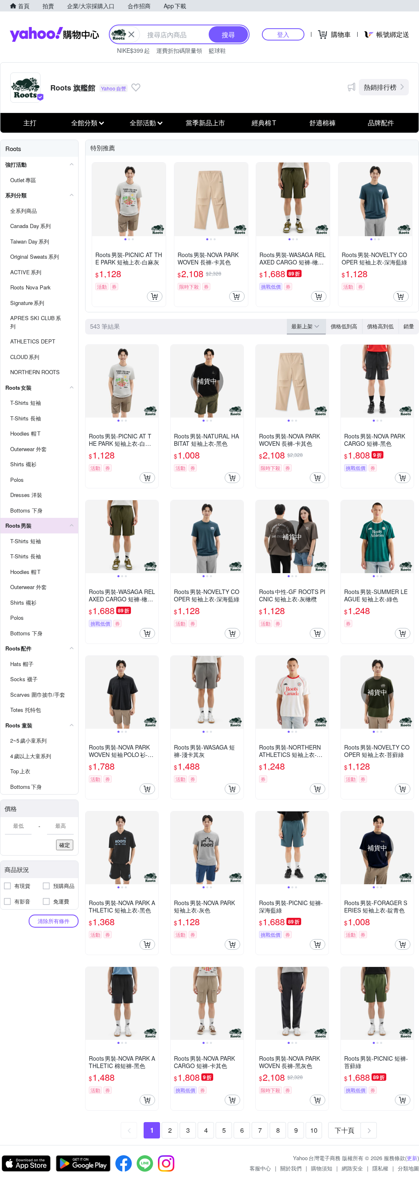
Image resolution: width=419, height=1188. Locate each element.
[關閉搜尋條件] (131, 34)
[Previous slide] (97, 199)
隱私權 (380, 1168)
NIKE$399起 (133, 50)
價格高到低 (380, 326)
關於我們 (291, 1168)
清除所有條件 (54, 921)
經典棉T (264, 122)
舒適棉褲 (322, 122)
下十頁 (344, 1130)
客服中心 (260, 1168)
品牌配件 (381, 122)
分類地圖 (408, 1168)
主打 (29, 122)
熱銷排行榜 (380, 87)
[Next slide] (160, 199)
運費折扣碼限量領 (179, 50)
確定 (64, 845)
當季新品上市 (205, 122)
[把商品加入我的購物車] (154, 296)
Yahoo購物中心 (54, 34)
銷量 (408, 326)
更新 (412, 1158)
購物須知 (321, 1168)
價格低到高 (344, 326)
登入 (283, 34)
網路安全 (352, 1168)
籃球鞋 (217, 50)
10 (314, 1130)
